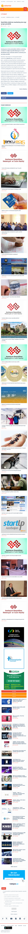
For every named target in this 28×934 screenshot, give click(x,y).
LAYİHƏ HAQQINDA (9, 1)
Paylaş (4, 93)
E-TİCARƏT (17, 17)
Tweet (11, 93)
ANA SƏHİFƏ (3, 1)
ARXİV (15, 1)
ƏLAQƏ (23, 1)
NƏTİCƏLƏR (14, 911)
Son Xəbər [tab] (14, 691)
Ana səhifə (3, 17)
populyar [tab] (14, 693)
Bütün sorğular (14, 914)
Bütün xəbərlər (14, 866)
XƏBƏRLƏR (19, 1)
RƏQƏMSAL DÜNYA (10, 17)
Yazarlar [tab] (14, 696)
